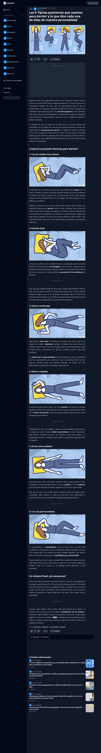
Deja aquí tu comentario (41, 637)
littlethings (45, 627)
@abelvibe (40, 10)
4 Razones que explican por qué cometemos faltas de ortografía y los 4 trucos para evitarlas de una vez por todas (55, 697)
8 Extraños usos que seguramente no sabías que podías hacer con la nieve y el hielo (55, 686)
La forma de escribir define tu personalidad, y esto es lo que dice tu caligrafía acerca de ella (55, 708)
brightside (62, 627)
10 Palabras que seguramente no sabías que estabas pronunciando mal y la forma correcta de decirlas (57, 675)
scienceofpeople (53, 627)
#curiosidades (42, 8)
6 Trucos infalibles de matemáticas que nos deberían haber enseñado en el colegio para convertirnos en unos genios (57, 664)
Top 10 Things (37, 627)
